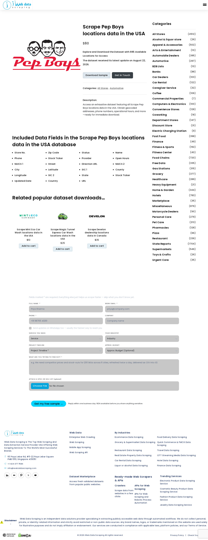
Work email (111, 304)
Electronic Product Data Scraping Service (177, 482)
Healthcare (160, 179)
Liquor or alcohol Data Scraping (131, 465)
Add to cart (29, 246)
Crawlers (120, 485)
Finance (157, 141)
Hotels (156, 195)
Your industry (112, 333)
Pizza (155, 233)
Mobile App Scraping (80, 447)
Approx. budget (112, 345)
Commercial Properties (168, 98)
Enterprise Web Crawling (82, 437)
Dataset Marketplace (82, 476)
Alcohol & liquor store (166, 39)
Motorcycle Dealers (165, 211)
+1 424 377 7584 (15, 464)
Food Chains (160, 157)
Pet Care (158, 222)
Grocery (157, 174)
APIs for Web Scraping (142, 487)
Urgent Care (160, 260)
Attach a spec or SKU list (45, 379)
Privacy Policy (177, 535)
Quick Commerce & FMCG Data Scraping (174, 444)
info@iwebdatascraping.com (22, 468)
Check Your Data (196, 535)
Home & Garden (163, 190)
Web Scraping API (78, 452)
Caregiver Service (164, 88)
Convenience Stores (165, 109)
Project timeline (36, 345)
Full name (34, 304)
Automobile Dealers (165, 55)
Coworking (159, 114)
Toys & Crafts (161, 254)
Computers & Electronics (169, 104)
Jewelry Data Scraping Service (176, 504)
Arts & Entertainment (166, 50)
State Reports (161, 244)
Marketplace (160, 200)
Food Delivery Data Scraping (172, 437)
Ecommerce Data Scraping (129, 437)
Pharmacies (160, 227)
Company (109, 316)
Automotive (116, 88)
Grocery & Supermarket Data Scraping (135, 442)
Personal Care (161, 217)
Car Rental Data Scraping (128, 460)
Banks (156, 71)
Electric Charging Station (169, 131)
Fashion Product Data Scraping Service (176, 498)
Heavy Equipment (164, 184)
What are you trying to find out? (45, 357)
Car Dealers (160, 77)
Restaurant (160, 238)
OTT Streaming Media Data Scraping (176, 455)
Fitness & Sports (163, 147)
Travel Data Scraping (168, 450)
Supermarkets (161, 249)
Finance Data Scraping (169, 465)
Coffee (156, 93)
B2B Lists (158, 66)
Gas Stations (161, 168)
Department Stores (165, 120)
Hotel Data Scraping (167, 460)
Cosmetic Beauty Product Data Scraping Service (176, 490)
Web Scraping (76, 442)
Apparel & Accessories (167, 45)
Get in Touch (122, 75)
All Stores (102, 88)
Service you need (37, 333)
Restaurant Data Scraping (128, 450)
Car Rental (159, 82)
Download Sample (97, 75)
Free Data (159, 163)
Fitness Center (162, 152)
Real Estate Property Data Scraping (133, 455)
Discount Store (162, 125)
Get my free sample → (48, 403)
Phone (32, 316)
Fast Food (159, 136)
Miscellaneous (162, 206)
